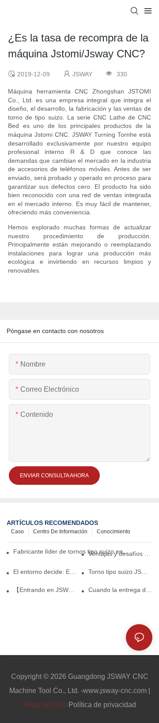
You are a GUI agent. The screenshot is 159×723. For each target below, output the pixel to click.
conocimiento (113, 531)
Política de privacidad (102, 704)
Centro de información (60, 531)
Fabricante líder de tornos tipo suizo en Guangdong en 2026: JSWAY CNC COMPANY (71, 551)
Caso (17, 531)
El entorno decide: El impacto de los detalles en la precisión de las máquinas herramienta (45, 571)
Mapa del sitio (45, 704)
